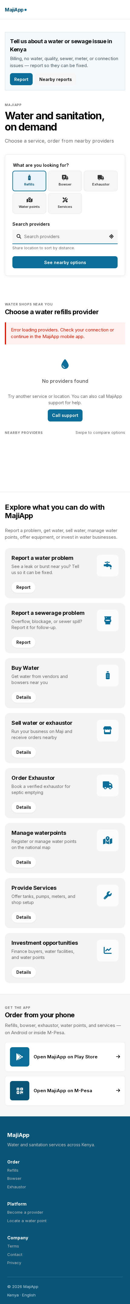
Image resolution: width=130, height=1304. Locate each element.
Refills (12, 1170)
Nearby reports (55, 79)
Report (21, 79)
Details (23, 697)
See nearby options (65, 262)
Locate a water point (27, 1220)
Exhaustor (16, 1186)
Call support (65, 415)
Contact (14, 1254)
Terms (13, 1246)
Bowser (14, 1178)
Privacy (14, 1262)
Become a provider (25, 1212)
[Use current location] (111, 236)
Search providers (31, 224)
